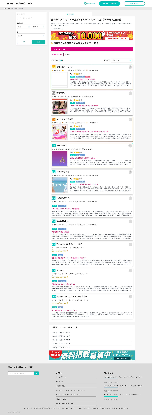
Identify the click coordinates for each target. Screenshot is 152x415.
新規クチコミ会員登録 (109, 3)
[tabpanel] (92, 188)
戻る (24, 42)
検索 (38, 42)
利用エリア (20, 23)
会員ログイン (134, 3)
